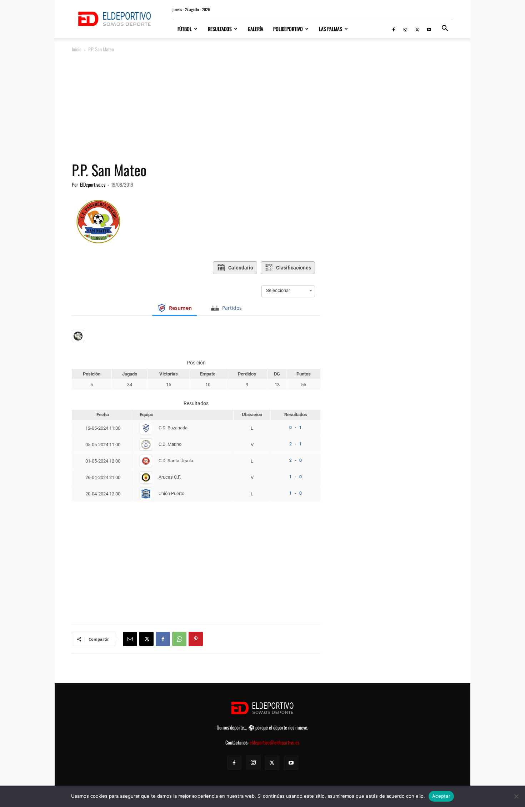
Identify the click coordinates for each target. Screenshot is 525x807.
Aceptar (441, 796)
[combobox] (288, 291)
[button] (444, 29)
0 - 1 (295, 427)
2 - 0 (295, 460)
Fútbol (185, 28)
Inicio (76, 49)
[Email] (130, 639)
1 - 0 (295, 476)
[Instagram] (405, 28)
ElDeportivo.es (92, 184)
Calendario (240, 268)
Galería (255, 28)
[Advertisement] (262, 107)
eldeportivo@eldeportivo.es (274, 742)
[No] (516, 796)
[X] (417, 28)
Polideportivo (288, 28)
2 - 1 (295, 444)
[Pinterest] (196, 639)
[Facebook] (393, 28)
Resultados (220, 28)
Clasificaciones (293, 268)
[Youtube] (429, 28)
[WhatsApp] (179, 639)
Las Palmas (330, 28)
